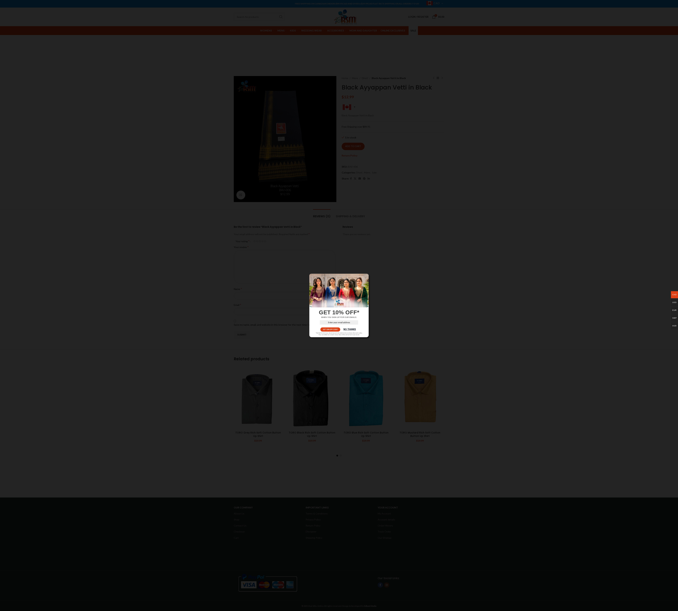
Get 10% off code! (330, 329)
